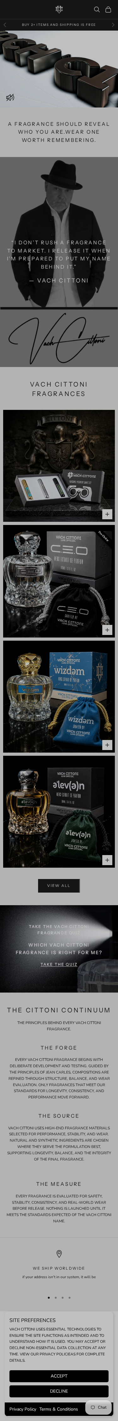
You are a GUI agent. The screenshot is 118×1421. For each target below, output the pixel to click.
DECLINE (59, 1391)
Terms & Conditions (58, 1409)
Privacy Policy (22, 1409)
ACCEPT (59, 1376)
